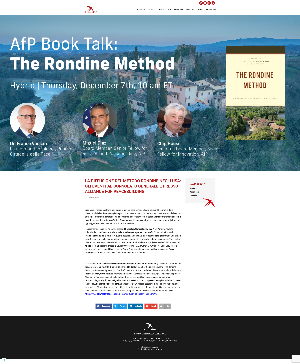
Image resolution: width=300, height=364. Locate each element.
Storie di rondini (175, 10)
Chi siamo (161, 10)
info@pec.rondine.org (150, 347)
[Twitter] (201, 3)
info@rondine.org (169, 341)
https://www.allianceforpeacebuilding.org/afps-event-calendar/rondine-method (122, 294)
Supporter (190, 10)
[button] (104, 306)
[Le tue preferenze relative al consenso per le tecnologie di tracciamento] (4, 360)
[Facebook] (213, 3)
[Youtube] (205, 3)
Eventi (151, 10)
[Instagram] (209, 3)
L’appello (141, 10)
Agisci (200, 10)
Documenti (211, 10)
